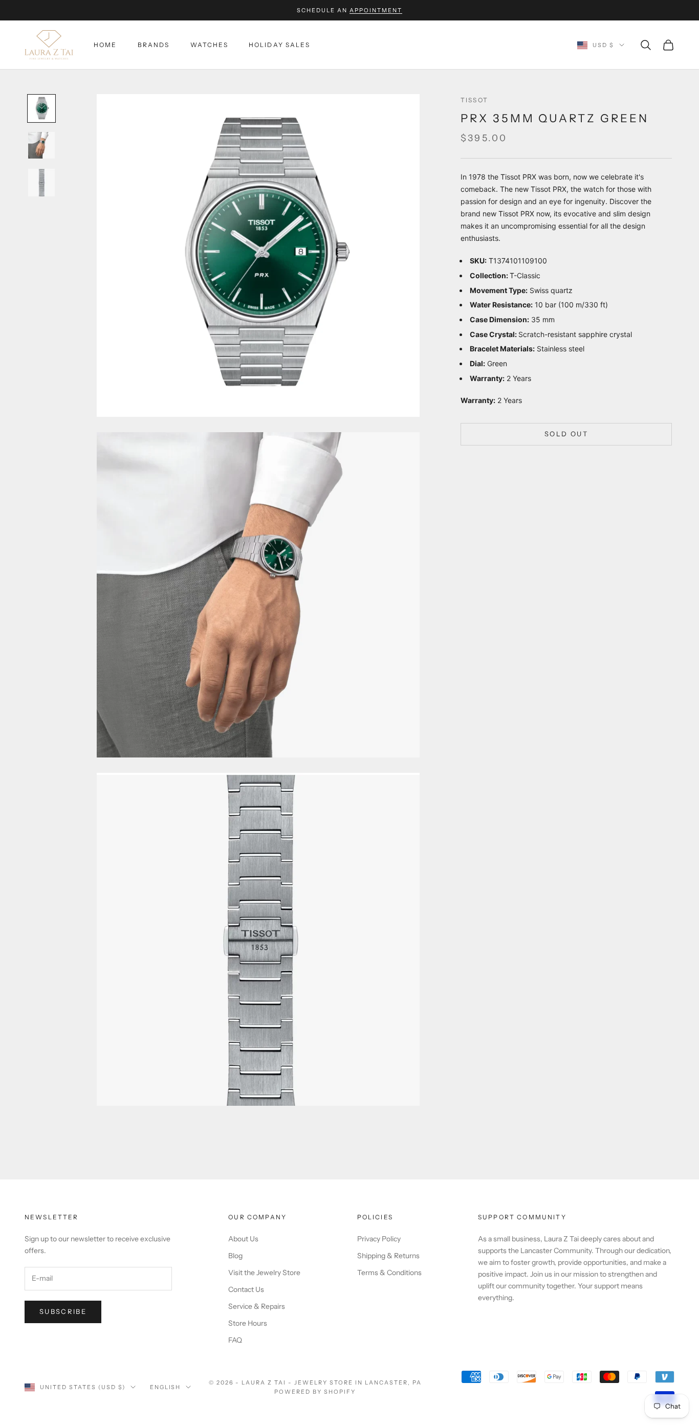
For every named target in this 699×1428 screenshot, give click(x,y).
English (165, 1387)
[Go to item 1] (41, 108)
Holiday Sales (279, 45)
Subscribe (62, 1311)
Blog (235, 1255)
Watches (209, 45)
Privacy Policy (379, 1238)
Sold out (566, 434)
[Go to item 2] (41, 145)
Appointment (376, 10)
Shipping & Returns (388, 1255)
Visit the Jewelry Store (264, 1272)
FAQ (235, 1340)
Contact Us (246, 1289)
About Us (243, 1238)
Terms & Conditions (389, 1272)
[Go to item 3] (41, 182)
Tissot (474, 100)
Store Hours (247, 1323)
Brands (154, 45)
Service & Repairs (256, 1306)
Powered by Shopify (315, 1391)
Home (105, 45)
